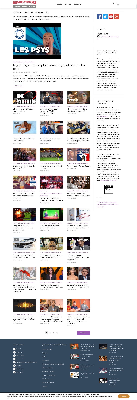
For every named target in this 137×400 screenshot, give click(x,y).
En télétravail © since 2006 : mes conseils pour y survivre (78, 140)
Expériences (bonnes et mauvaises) (53, 364)
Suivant (82, 332)
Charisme (45, 353)
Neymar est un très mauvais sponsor (51, 167)
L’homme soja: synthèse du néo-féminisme (24, 110)
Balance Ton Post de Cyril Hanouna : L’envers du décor (51, 199)
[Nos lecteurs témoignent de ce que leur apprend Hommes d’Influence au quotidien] (78, 305)
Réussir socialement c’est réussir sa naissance (86, 356)
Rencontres (44, 195)
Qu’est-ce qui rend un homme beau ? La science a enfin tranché (116, 359)
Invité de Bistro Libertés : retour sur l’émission (50, 227)
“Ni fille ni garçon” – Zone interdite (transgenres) (77, 110)
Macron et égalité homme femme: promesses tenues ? (78, 227)
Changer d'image (47, 349)
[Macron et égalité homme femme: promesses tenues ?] (78, 214)
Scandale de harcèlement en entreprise (50, 140)
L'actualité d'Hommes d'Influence (24, 62)
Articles (68, 4)
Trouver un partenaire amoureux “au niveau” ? (116, 370)
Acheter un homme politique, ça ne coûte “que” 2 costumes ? (78, 257)
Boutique (77, 4)
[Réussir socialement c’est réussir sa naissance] (74, 356)
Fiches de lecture (47, 368)
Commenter (27, 72)
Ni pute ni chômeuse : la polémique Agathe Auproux (51, 286)
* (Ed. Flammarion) (108, 204)
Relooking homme (47, 379)
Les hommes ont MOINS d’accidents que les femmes (24, 256)
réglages (101, 396)
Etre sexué (45, 360)
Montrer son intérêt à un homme (87, 374)
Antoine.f (34, 72)
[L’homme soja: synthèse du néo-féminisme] (103, 380)
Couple (44, 356)
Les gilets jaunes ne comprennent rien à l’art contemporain (23, 228)
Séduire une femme (48, 382)
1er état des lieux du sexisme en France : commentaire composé (24, 196)
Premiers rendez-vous (48, 375)
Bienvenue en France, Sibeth (78, 166)
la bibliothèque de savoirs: (108, 180)
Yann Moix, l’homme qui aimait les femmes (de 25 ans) (78, 195)
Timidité (44, 386)
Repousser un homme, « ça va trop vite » (87, 366)
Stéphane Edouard (103, 116)
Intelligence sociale (48, 371)
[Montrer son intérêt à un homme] (74, 375)
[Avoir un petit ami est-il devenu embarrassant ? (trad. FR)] (74, 346)
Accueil (59, 4)
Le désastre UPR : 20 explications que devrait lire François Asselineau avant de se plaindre (24, 288)
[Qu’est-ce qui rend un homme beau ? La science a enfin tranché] (103, 358)
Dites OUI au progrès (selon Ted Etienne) (24, 140)
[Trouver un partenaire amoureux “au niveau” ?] (103, 370)
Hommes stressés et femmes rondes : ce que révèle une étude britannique (116, 347)
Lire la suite (18, 85)
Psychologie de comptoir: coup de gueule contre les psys (49, 66)
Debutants (43, 191)
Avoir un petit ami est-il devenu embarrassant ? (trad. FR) (87, 346)
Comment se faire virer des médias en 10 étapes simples (78, 286)
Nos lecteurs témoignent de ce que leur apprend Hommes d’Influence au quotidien (78, 320)
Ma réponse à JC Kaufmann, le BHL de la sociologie (51, 256)
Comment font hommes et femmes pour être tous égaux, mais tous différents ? (51, 319)
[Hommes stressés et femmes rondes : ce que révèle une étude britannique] (103, 346)
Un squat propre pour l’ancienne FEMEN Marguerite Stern (49, 111)
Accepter (124, 396)
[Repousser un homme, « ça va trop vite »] (74, 366)
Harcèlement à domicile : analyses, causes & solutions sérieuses (24, 319)
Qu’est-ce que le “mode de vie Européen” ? (24, 167)
